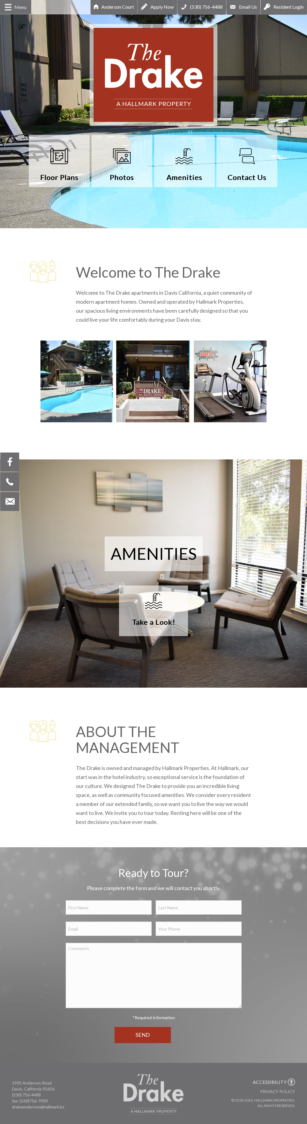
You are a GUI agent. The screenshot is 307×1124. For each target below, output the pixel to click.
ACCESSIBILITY (270, 1082)
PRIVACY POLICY (277, 1091)
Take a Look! (153, 622)
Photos (122, 177)
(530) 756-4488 (26, 1094)
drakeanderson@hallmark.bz (38, 1106)
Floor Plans (59, 177)
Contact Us (247, 177)
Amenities (184, 177)
